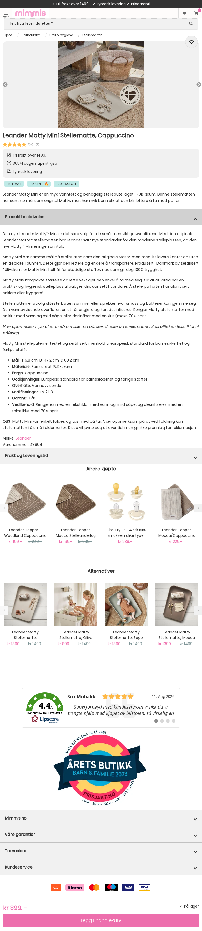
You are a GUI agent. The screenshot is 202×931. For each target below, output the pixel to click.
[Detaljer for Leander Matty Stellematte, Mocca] (176, 604)
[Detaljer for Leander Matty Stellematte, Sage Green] (126, 604)
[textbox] (96, 23)
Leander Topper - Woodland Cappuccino (25, 532)
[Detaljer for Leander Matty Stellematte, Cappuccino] (25, 604)
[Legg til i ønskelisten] (191, 42)
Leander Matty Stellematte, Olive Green (75, 635)
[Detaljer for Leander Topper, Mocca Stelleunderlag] (75, 502)
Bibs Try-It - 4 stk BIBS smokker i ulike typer (126, 532)
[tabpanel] (101, 84)
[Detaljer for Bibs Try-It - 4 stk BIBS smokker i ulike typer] (126, 502)
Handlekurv (196, 13)
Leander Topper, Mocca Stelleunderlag (76, 532)
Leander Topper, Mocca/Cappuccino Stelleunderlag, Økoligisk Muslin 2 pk (176, 532)
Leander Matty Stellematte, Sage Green (126, 635)
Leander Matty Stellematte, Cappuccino (25, 635)
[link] (101, 707)
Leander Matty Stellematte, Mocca (177, 635)
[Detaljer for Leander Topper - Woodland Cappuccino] (25, 502)
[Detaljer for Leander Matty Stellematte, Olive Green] (75, 604)
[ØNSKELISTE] (184, 13)
